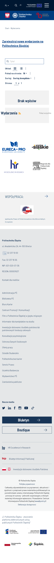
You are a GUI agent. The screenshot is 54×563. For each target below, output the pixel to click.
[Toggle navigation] (46, 5)
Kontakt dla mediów (10, 279)
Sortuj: (8, 78)
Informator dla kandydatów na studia (18, 321)
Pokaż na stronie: (13, 73)
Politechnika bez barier (12, 358)
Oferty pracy (7, 347)
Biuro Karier (7, 304)
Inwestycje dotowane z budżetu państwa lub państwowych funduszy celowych (21, 328)
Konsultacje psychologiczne (14, 335)
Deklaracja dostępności (27, 504)
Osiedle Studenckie (10, 353)
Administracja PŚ (9, 292)
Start (7, 28)
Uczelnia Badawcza (10, 370)
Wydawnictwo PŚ (9, 376)
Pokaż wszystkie (45, 113)
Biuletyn (23, 420)
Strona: (8, 83)
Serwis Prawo (8, 364)
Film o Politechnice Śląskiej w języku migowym (22, 315)
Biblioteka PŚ (8, 298)
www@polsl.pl (40, 501)
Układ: (8, 68)
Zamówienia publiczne (12, 381)
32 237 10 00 (12, 252)
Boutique (23, 430)
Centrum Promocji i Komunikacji (16, 310)
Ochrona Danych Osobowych (14, 341)
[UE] (32, 5)
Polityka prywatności (27, 484)
